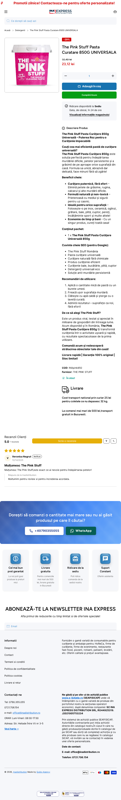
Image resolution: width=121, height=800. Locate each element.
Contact (8, 654)
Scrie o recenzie (67, 440)
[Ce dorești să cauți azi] (7, 21)
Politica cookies (13, 675)
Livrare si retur (12, 682)
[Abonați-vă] (113, 626)
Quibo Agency (43, 772)
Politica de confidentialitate (19, 668)
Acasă (7, 30)
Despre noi (10, 647)
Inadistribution (20, 772)
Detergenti (20, 30)
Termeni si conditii (14, 661)
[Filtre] (106, 440)
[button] (115, 11)
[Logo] (60, 12)
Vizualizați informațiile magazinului (89, 114)
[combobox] (60, 21)
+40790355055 (47, 530)
